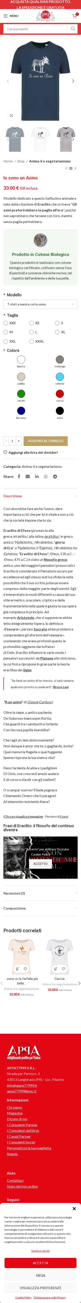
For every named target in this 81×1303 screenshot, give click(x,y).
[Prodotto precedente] (66, 168)
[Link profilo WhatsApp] (45, 476)
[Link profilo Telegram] (55, 476)
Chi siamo (14, 1107)
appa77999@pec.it (21, 1091)
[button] (74, 1208)
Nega (40, 1275)
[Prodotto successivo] (75, 168)
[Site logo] (45, 15)
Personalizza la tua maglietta (29, 1148)
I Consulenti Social (21, 1142)
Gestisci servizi (40, 1250)
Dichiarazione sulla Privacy (50, 1297)
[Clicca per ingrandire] (11, 115)
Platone (46, 658)
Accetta (40, 1263)
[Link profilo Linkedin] (36, 476)
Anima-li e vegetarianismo (50, 161)
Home (8, 161)
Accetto (40, 864)
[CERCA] (73, 29)
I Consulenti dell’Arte (23, 1130)
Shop (21, 161)
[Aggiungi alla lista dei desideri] (25, 969)
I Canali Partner (19, 1136)
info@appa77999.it (22, 1085)
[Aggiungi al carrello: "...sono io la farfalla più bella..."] (17, 969)
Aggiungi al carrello (45, 441)
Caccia (60, 979)
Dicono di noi (17, 1119)
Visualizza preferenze (40, 1288)
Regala (12, 1154)
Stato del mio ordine (22, 1186)
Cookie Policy (23, 1297)
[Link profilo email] (27, 476)
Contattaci (15, 1180)
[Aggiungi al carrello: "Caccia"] (56, 969)
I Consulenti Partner (22, 1125)
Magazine (14, 1113)
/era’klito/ (51, 536)
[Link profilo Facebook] (19, 476)
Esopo (64, 816)
